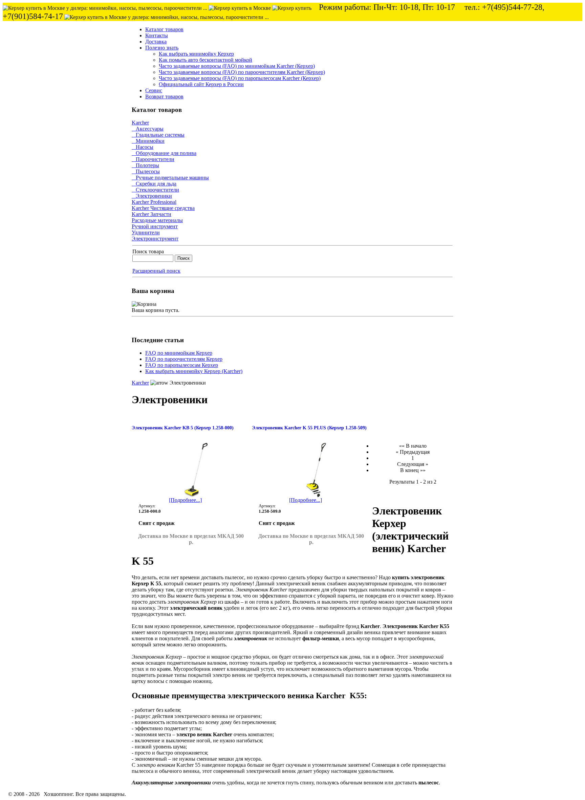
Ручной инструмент (155, 226)
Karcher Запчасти (151, 214)
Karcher (140, 122)
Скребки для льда (154, 184)
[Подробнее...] (185, 500)
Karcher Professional (154, 202)
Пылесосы (146, 171)
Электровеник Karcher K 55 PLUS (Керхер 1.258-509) (309, 427)
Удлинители (146, 232)
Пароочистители (153, 159)
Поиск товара (148, 251)
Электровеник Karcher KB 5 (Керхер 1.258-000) (183, 427)
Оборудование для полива (164, 153)
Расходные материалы (157, 220)
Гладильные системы (158, 135)
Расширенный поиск (156, 271)
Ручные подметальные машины (170, 177)
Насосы (142, 147)
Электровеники (152, 196)
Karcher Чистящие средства (163, 208)
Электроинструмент (155, 238)
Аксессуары (148, 129)
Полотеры (145, 165)
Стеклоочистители (155, 190)
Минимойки (148, 141)
